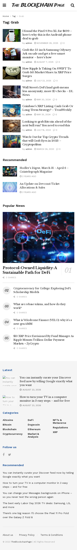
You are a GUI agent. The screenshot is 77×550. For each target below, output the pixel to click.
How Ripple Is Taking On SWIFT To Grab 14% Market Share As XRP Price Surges (46, 72)
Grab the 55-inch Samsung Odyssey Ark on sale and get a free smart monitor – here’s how (46, 53)
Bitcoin (7, 424)
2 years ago (28, 176)
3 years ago (28, 192)
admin (29, 43)
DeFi (30, 420)
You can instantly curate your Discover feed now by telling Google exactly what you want (46, 381)
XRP (55, 432)
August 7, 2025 (45, 62)
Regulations (60, 427)
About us (8, 535)
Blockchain (9, 429)
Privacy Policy (27, 535)
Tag (14, 16)
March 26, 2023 (45, 149)
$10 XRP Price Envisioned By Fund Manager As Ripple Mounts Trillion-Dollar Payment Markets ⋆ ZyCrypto (43, 339)
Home (6, 16)
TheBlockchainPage (21, 542)
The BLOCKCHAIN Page (38, 5)
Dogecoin (34, 424)
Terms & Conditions (51, 535)
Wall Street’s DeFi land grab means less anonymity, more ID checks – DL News (47, 91)
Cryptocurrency (13, 433)
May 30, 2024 (43, 99)
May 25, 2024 (43, 114)
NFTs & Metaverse (59, 421)
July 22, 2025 (43, 80)
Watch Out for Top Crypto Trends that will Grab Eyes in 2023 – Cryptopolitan (45, 140)
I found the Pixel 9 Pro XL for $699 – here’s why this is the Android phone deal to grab (47, 34)
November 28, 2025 (47, 43)
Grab (21, 16)
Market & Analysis (33, 435)
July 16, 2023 (43, 130)
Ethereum (34, 429)
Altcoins (8, 420)
